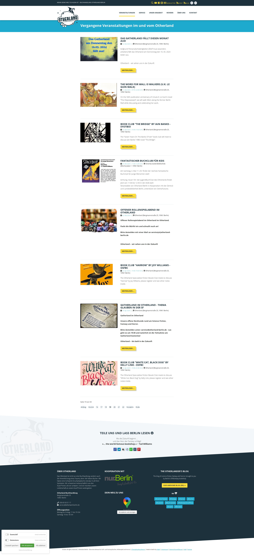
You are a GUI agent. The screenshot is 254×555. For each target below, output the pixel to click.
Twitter (119, 449)
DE (195, 3)
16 (97, 407)
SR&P (158, 549)
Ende (138, 407)
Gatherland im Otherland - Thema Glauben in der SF (143, 306)
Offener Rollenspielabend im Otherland (139, 211)
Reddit (127, 449)
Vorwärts (130, 407)
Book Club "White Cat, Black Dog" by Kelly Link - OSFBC (144, 364)
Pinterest (138, 449)
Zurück (91, 407)
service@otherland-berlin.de (69, 505)
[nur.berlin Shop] (120, 485)
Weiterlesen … (129, 70)
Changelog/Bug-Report (138, 549)
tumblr (135, 449)
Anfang (83, 407)
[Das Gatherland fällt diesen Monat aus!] (98, 60)
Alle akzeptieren (27, 545)
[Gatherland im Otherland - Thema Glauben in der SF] (98, 327)
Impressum (164, 549)
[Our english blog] (161, 3)
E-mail (123, 449)
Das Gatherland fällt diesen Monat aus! (144, 39)
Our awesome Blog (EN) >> (174, 485)
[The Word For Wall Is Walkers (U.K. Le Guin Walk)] (98, 106)
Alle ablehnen (40, 545)
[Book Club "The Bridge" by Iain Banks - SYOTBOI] (95, 141)
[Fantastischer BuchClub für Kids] (98, 183)
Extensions (14, 540)
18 (106, 407)
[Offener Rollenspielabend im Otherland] (98, 232)
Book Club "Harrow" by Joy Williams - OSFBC (145, 266)
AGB (185, 549)
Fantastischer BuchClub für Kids (142, 160)
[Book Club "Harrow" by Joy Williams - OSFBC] (96, 284)
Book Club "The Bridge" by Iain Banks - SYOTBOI (145, 125)
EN (192, 3)
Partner (190, 549)
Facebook (115, 449)
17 (101, 407)
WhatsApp (131, 449)
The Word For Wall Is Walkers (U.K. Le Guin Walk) (145, 85)
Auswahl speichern (11, 545)
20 (114, 407)
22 (123, 407)
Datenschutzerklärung (175, 549)
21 (119, 407)
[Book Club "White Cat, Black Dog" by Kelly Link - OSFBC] (98, 384)
